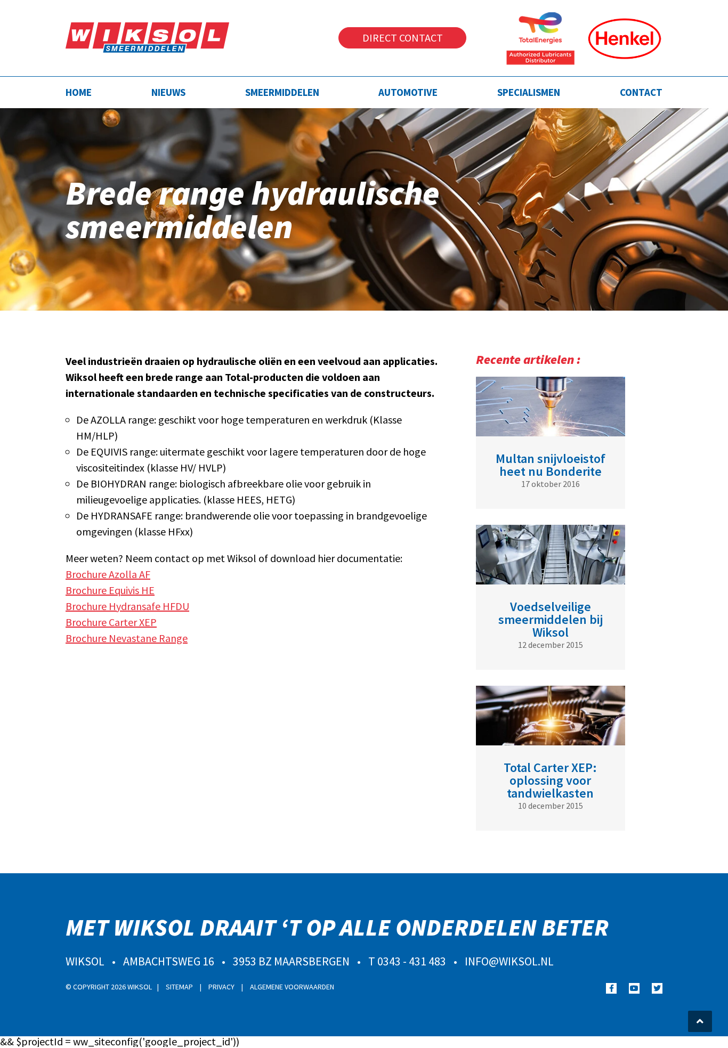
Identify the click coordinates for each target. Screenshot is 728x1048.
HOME (79, 92)
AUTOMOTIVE (408, 92)
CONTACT (641, 92)
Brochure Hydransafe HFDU (127, 606)
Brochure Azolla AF (108, 574)
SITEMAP (180, 987)
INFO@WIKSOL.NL (509, 961)
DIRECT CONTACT (402, 37)
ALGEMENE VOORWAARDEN (292, 987)
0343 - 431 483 (411, 961)
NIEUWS (168, 92)
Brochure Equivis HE (110, 590)
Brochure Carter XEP (111, 622)
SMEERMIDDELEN (282, 92)
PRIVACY (222, 987)
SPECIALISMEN (528, 92)
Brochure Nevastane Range (127, 638)
